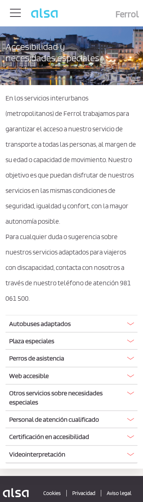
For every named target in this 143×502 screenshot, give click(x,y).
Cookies (52, 493)
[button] (72, 323)
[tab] (72, 324)
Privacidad (83, 493)
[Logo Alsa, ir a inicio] (15, 492)
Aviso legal (119, 493)
